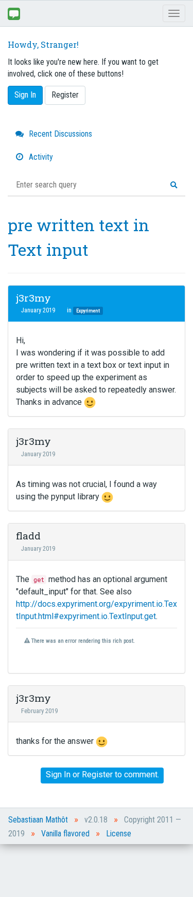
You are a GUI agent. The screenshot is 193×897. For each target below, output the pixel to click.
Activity (40, 157)
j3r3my (33, 297)
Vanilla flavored (65, 833)
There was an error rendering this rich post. (82, 641)
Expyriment (88, 310)
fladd (28, 535)
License (118, 833)
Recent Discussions (59, 134)
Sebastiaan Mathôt (38, 820)
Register (65, 95)
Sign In (25, 95)
